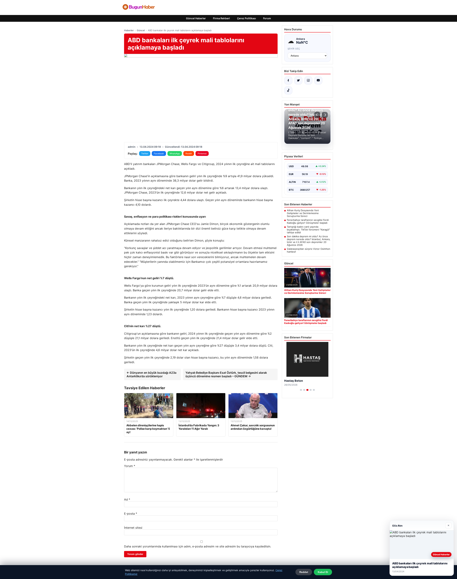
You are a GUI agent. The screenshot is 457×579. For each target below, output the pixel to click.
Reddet (303, 572)
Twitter (144, 153)
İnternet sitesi (133, 527)
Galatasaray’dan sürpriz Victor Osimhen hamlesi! (308, 250)
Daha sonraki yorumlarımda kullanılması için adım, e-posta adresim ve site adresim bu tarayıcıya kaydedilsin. (197, 546)
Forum (267, 18)
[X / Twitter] (298, 80)
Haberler (129, 30)
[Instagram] (308, 80)
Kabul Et (323, 572)
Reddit (188, 153)
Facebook (159, 153)
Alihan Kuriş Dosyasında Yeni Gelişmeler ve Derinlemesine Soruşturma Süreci (303, 213)
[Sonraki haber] (325, 115)
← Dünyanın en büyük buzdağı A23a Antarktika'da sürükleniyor (151, 374)
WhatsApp (175, 153)
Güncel (141, 30)
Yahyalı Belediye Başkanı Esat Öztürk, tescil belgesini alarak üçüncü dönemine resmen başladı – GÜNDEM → (226, 374)
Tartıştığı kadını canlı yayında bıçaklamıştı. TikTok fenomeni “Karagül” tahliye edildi (308, 229)
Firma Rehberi (221, 18)
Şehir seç (294, 48)
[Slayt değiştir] (301, 390)
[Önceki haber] (317, 115)
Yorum (129, 466)
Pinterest (202, 153)
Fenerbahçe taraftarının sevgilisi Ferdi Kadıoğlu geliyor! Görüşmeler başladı (308, 221)
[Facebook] (288, 80)
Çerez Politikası (246, 18)
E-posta (130, 513)
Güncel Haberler (196, 18)
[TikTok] (288, 90)
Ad (127, 499)
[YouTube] (318, 80)
